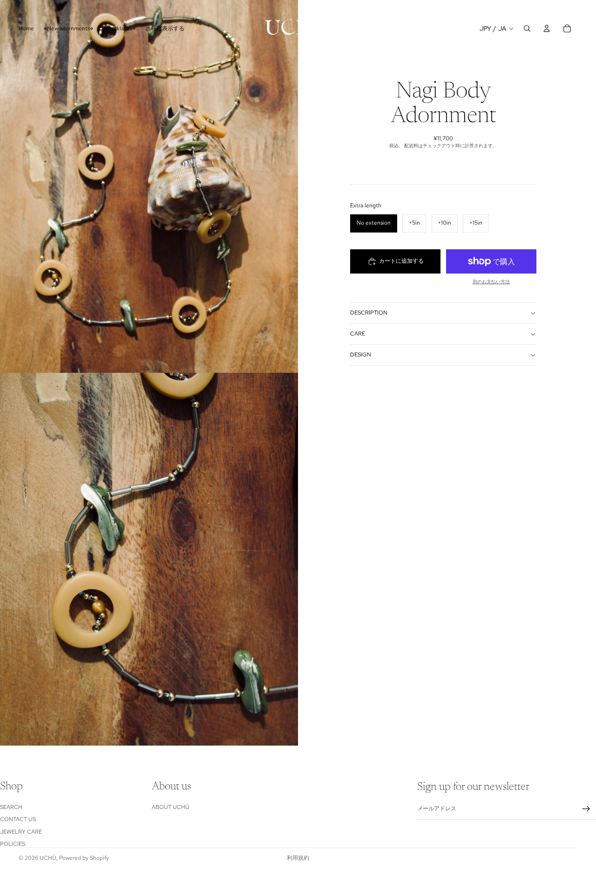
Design (360, 354)
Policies (12, 844)
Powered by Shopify (84, 858)
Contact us (18, 819)
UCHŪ (48, 858)
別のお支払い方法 (491, 282)
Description (368, 312)
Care (357, 333)
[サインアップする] (586, 809)
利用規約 (298, 858)
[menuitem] (165, 28)
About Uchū (171, 807)
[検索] (527, 28)
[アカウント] (546, 28)
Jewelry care (21, 832)
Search (11, 807)
